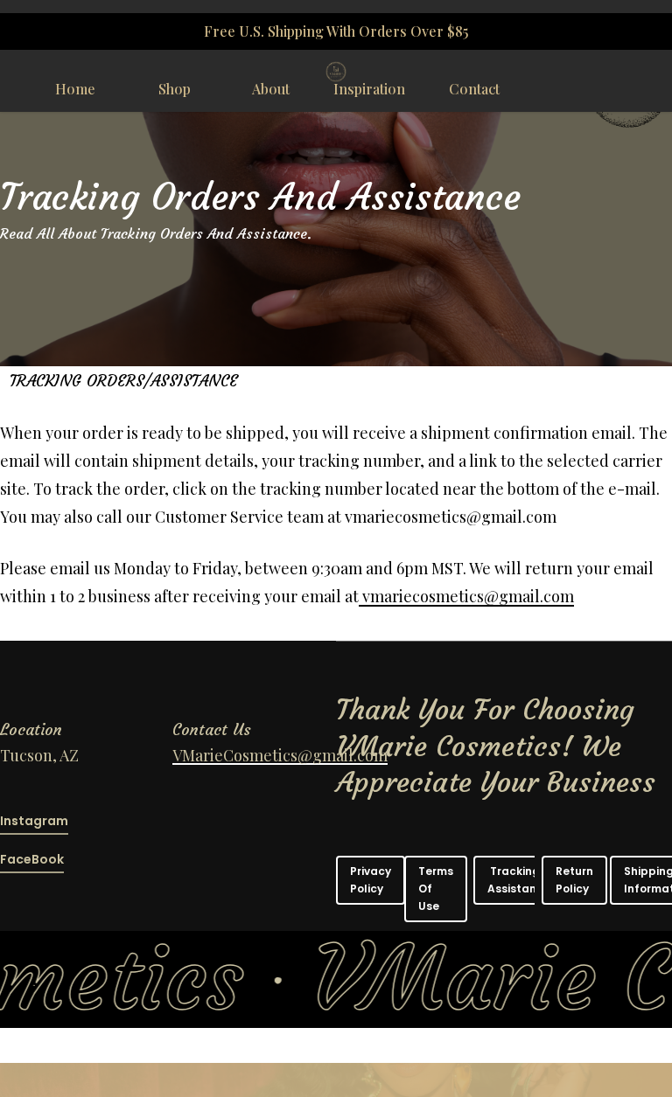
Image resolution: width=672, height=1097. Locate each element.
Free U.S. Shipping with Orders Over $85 (336, 31)
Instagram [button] (34, 821)
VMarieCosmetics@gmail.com (280, 755)
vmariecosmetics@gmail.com (466, 596)
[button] (370, 880)
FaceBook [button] (32, 859)
